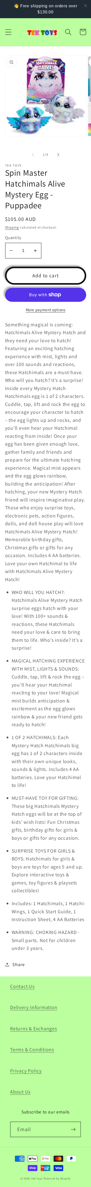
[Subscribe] (73, 1129)
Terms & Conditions (32, 1049)
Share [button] (18, 964)
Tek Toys (36, 1178)
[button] (8, 32)
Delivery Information (33, 1007)
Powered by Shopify (57, 1178)
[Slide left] (32, 154)
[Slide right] (58, 154)
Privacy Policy (26, 1070)
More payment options (45, 309)
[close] (85, 5)
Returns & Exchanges (33, 1028)
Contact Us (22, 986)
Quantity (13, 237)
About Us (20, 1091)
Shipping (12, 227)
